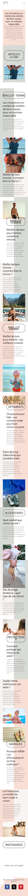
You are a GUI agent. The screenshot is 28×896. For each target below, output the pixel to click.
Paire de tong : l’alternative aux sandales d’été (12, 455)
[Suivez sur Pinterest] (21, 886)
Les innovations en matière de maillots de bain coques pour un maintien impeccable (14, 19)
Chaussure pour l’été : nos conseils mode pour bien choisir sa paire (16, 420)
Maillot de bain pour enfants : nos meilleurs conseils (13, 339)
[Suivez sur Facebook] (7, 886)
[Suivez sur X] (14, 886)
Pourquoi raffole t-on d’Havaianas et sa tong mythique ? (16, 757)
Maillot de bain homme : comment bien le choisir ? (13, 178)
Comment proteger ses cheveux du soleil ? (14, 651)
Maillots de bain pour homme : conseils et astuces (16, 234)
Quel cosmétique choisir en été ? (12, 521)
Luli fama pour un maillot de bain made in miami (11, 796)
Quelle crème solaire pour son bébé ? (12, 684)
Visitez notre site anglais (14, 865)
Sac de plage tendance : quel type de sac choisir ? (13, 594)
